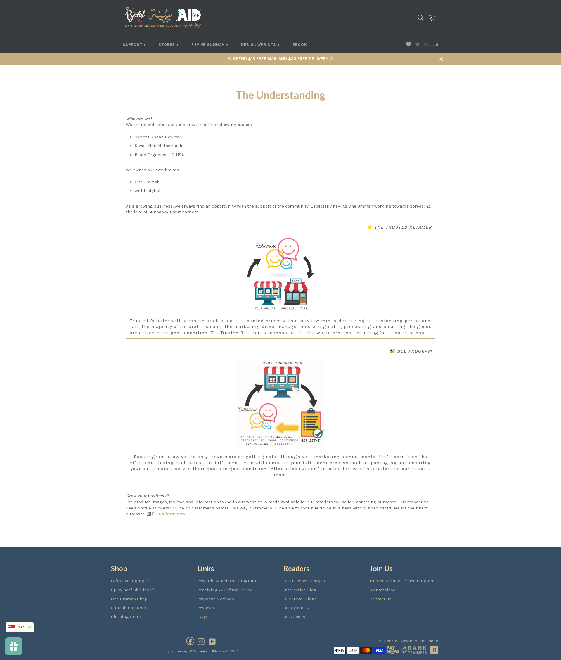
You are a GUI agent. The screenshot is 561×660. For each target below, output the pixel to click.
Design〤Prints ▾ (260, 44)
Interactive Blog (299, 589)
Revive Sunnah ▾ (209, 44)
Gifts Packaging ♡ (130, 580)
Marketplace (382, 589)
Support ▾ (134, 44)
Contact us (381, 599)
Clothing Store (126, 616)
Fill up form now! (169, 513)
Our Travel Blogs (300, 599)
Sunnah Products (128, 607)
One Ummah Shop (129, 599)
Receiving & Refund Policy (224, 589)
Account (431, 44)
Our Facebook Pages (304, 580)
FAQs (202, 616)
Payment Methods (215, 599)
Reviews (205, 607)
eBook (299, 44)
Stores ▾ (168, 44)
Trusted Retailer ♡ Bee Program (402, 580)
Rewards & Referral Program (226, 580)
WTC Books (294, 616)
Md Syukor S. (296, 607)
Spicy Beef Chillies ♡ (132, 589)
